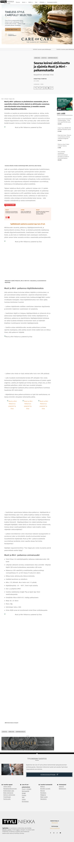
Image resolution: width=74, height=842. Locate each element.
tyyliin (17, 830)
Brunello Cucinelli (45, 788)
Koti (2, 99)
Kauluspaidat (25, 791)
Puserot (24, 795)
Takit (23, 797)
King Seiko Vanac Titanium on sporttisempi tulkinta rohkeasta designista (64, 137)
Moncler (42, 791)
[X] (38, 88)
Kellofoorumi (62, 788)
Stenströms (43, 799)
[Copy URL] (51, 88)
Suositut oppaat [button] (8, 784)
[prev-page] (6, 217)
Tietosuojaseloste (55, 828)
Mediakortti (55, 822)
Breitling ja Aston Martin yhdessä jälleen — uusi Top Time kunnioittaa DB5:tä (42, 213)
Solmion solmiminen (9, 795)
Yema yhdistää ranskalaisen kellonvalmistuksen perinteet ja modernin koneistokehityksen (63, 155)
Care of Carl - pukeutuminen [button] (26, 786)
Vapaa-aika (37, 57)
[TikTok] (57, 833)
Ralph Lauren (44, 797)
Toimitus (44, 78)
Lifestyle (44, 57)
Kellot (7, 209)
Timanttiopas (7, 797)
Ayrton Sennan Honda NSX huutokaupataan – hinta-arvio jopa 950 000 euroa (64, 120)
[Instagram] (54, 833)
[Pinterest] (41, 88)
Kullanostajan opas (8, 791)
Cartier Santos (7, 786)
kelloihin (4, 830)
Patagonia (43, 795)
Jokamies (61, 786)
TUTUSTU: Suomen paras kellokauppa (36, 49)
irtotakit (29, 789)
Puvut (23, 789)
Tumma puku (7, 799)
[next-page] (9, 217)
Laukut (24, 799)
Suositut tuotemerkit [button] (46, 784)
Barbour (42, 786)
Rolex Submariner (8, 793)
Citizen (22, 209)
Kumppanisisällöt (52, 57)
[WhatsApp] (45, 88)
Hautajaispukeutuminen (10, 788)
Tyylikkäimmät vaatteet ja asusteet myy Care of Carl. (27, 224)
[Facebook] (35, 88)
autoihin (9, 830)
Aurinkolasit (25, 801)
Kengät (24, 793)
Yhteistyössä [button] (62, 784)
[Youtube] (60, 833)
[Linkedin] (48, 88)
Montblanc (43, 793)
